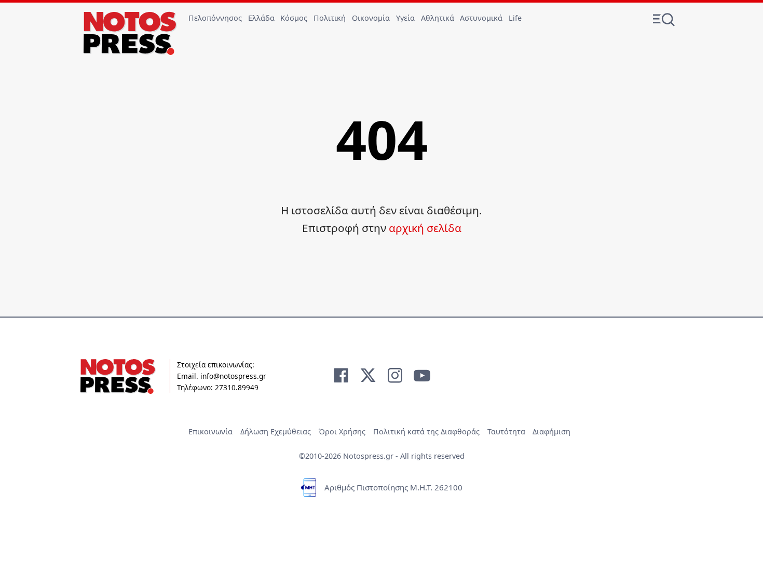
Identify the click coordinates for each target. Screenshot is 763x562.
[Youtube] (422, 375)
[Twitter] (368, 375)
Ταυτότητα (506, 431)
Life (515, 18)
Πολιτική (330, 18)
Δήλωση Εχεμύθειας (275, 431)
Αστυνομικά (481, 18)
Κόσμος (293, 18)
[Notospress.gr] (130, 33)
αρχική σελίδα (425, 228)
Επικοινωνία (210, 431)
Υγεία (405, 18)
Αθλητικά (437, 18)
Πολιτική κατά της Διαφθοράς (426, 431)
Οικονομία (371, 18)
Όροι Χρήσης (342, 431)
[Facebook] (341, 375)
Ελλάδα (261, 18)
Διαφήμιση (551, 431)
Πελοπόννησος (215, 18)
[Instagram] (395, 375)
